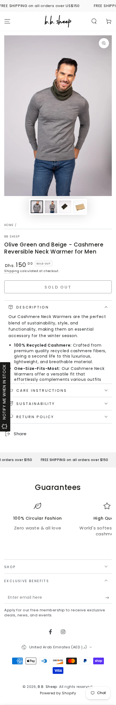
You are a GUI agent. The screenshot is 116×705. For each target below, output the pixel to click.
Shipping (11, 271)
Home (9, 225)
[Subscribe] (108, 598)
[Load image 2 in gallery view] (51, 207)
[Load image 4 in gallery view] (79, 207)
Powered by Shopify (58, 693)
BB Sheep (12, 237)
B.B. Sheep (47, 686)
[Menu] (7, 21)
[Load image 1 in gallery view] (37, 207)
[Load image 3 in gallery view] (65, 207)
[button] (94, 21)
